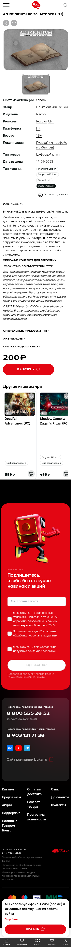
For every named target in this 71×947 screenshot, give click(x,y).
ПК (38, 128)
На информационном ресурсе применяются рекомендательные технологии (21, 876)
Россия (41, 121)
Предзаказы (11, 797)
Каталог (8, 789)
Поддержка (11, 813)
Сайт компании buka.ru (27, 760)
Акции (7, 805)
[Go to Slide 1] (35, 84)
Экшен (63, 107)
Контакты (58, 805)
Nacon (41, 114)
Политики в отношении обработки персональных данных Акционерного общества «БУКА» (35, 621)
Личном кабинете (33, 677)
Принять (32, 929)
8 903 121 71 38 (26, 735)
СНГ (51, 121)
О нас (55, 789)
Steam (41, 100)
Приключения (46, 107)
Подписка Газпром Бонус (9, 826)
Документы (60, 797)
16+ (39, 135)
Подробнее (11, 919)
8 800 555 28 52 (28, 713)
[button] (35, 49)
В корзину (26, 369)
